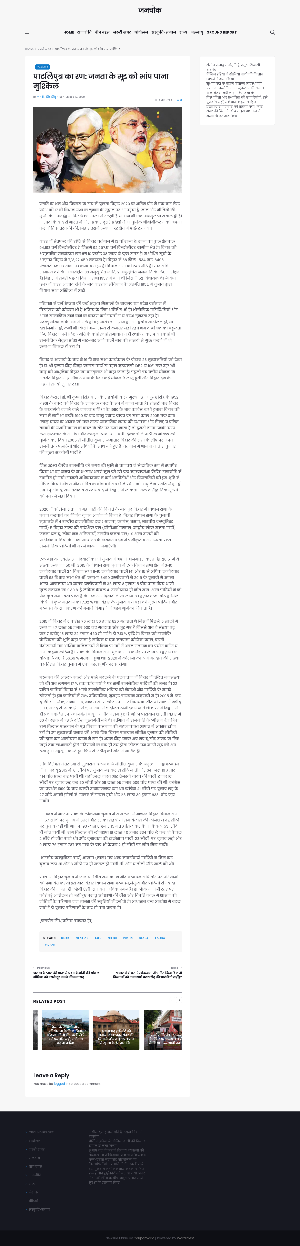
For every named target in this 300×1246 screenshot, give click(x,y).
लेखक (33, 1192)
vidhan (50, 944)
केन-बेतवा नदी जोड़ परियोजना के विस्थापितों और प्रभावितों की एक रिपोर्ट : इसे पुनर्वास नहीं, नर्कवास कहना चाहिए (56, 1035)
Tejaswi (160, 938)
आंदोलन (141, 32)
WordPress (185, 1238)
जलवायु (197, 32)
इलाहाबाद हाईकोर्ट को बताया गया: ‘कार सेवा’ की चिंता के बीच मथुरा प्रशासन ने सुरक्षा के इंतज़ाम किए (108, 1037)
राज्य (183, 32)
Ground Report (222, 32)
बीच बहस (102, 32)
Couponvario (144, 1238)
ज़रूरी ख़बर (122, 32)
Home (68, 32)
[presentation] (172, 1000)
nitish (112, 938)
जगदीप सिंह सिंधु (46, 97)
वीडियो (33, 1201)
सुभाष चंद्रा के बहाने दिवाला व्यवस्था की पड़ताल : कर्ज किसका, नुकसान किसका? (235, 85)
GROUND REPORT (41, 1132)
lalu (98, 938)
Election (82, 938)
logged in (61, 1083)
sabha (143, 938)
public (128, 938)
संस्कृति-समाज (163, 32)
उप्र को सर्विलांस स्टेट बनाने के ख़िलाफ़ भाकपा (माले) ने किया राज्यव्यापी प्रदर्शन (158, 1039)
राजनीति (84, 32)
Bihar (65, 938)
